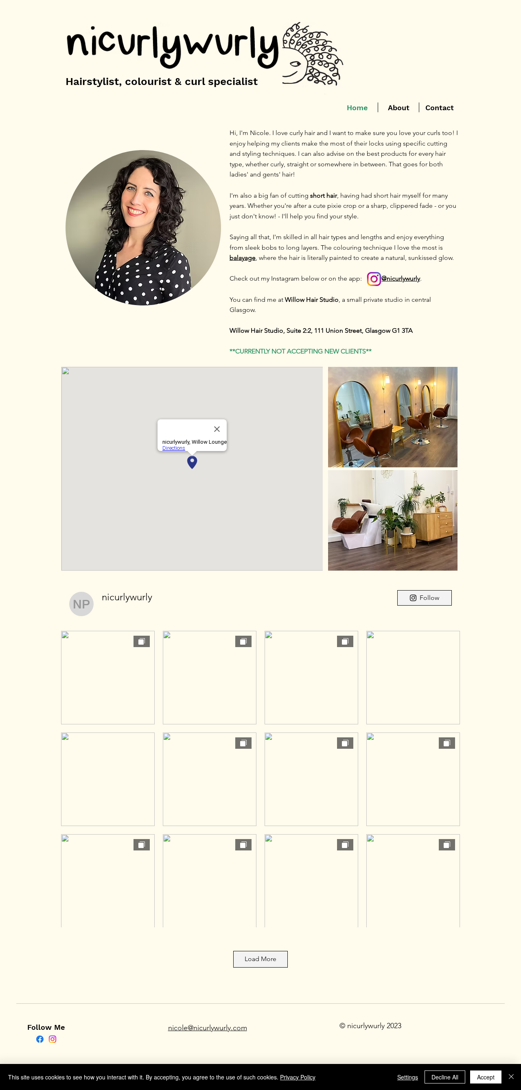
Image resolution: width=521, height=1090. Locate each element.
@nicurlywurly (400, 278)
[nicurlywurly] (40, 1039)
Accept (486, 1077)
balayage (243, 258)
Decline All (444, 1077)
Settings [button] (407, 1077)
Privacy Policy (297, 1077)
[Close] (511, 1076)
